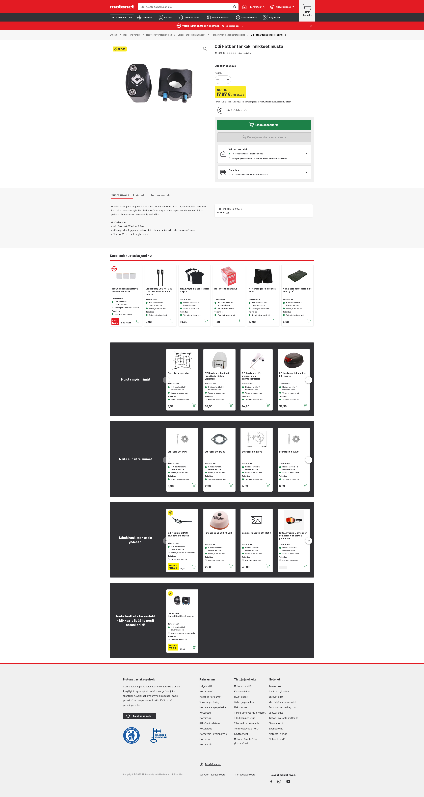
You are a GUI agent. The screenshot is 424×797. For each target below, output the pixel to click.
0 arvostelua (244, 53)
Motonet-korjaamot (210, 696)
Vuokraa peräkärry (209, 701)
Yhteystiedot (276, 696)
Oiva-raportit (276, 723)
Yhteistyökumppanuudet (282, 701)
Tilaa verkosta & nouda (246, 723)
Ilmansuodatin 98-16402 (218, 532)
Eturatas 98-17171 (177, 451)
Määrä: (218, 72)
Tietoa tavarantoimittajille (283, 717)
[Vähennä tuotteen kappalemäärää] (217, 79)
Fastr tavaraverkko (178, 373)
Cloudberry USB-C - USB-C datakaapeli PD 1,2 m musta (160, 291)
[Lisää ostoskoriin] (138, 322)
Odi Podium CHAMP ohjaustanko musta (178, 534)
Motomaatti (206, 691)
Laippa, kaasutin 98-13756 (256, 532)
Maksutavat (240, 707)
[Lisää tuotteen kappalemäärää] (228, 79)
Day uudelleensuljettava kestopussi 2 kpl (124, 290)
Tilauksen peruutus (244, 717)
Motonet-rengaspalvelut (212, 707)
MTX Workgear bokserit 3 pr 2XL (262, 290)
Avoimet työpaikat (279, 691)
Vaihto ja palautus (244, 701)
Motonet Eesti (277, 739)
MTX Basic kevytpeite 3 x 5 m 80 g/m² (297, 290)
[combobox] (185, 6)
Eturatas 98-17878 (252, 451)
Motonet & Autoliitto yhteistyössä (245, 741)
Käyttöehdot (241, 733)
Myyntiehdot (241, 696)
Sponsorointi (276, 728)
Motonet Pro (206, 744)
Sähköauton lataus (209, 723)
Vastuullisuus (276, 712)
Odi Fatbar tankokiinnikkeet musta (181, 615)
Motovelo (204, 739)
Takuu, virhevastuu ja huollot (250, 712)
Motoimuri (205, 717)
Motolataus (205, 728)
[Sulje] (311, 25)
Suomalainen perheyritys (282, 707)
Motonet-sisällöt (243, 686)
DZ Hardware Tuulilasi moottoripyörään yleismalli (217, 376)
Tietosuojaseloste (245, 774)
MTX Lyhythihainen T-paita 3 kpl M (194, 290)
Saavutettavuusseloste (212, 774)
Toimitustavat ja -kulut (246, 728)
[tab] (145, 17)
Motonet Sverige (278, 733)
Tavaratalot (275, 686)
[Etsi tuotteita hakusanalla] (234, 6)
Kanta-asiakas (242, 691)
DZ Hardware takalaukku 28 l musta (292, 374)
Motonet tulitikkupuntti (227, 288)
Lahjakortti (205, 686)
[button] (308, 380)
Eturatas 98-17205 (215, 451)
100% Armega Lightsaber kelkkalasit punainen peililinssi (293, 535)
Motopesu (205, 712)
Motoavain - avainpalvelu (213, 733)
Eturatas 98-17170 (289, 451)
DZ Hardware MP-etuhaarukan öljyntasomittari (251, 376)
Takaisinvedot (213, 764)
